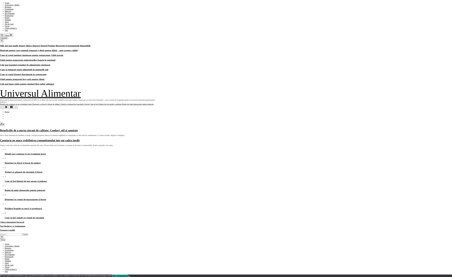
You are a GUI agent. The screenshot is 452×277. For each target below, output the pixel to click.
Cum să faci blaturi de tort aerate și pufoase (26, 181)
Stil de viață (9, 24)
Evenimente (9, 9)
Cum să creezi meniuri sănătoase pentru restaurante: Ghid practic (31, 55)
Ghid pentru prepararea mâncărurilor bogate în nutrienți (27, 60)
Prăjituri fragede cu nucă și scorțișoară (23, 208)
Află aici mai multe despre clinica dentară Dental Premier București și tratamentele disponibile (45, 45)
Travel (7, 26)
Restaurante (9, 16)
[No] (129, 276)
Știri (6, 30)
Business (8, 7)
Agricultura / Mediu (12, 5)
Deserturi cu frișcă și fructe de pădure (23, 163)
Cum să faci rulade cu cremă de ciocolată (24, 217)
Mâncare (8, 11)
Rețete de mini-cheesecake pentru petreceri (25, 190)
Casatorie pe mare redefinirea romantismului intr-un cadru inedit (40, 140)
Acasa (7, 3)
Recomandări (10, 13)
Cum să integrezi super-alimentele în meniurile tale (24, 69)
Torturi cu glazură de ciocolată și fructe (23, 172)
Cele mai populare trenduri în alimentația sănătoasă (25, 65)
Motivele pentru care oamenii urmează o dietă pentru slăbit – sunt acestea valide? (39, 50)
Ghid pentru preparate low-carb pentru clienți (22, 79)
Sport (7, 22)
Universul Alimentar (40, 93)
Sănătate (8, 20)
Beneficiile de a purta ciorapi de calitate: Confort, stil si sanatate (39, 130)
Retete (7, 18)
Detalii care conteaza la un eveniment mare (25, 154)
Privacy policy (122, 276)
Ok (114, 276)
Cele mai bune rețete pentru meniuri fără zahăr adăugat (27, 84)
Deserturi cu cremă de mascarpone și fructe (25, 199)
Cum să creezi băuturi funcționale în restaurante (23, 74)
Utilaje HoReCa (11, 28)
